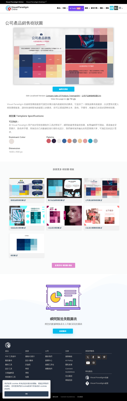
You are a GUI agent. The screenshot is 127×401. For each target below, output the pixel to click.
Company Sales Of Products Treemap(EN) (63, 95)
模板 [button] (101, 8)
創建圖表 (62, 331)
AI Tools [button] (75, 8)
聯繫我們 (48, 368)
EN (68, 99)
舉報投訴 (68, 380)
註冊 (111, 8)
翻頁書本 (8, 360)
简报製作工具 (10, 377)
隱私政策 (68, 364)
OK (26, 394)
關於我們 (48, 356)
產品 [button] (58, 8)
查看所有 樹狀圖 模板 (63, 265)
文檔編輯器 (9, 373)
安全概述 (68, 376)
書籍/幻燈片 (30, 356)
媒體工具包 (49, 364)
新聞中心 (48, 360)
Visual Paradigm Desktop (35, 2)
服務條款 (68, 356)
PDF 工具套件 (10, 356)
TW (71, 99)
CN (74, 99)
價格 (107, 8)
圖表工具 (8, 364)
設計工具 (8, 368)
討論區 (28, 364)
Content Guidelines (68, 397)
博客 (27, 373)
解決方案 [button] (94, 8)
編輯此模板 (63, 89)
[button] (65, 8)
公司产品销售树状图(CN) (91, 95)
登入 (116, 8)
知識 (27, 377)
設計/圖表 (29, 360)
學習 (27, 368)
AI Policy (69, 360)
